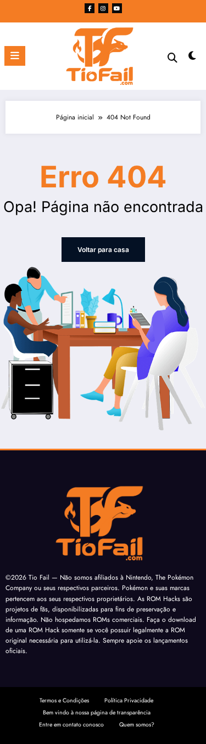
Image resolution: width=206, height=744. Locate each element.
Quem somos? (136, 724)
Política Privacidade (128, 700)
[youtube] (117, 8)
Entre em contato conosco (71, 724)
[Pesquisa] (172, 57)
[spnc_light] (192, 58)
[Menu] (14, 56)
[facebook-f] (89, 8)
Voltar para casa (103, 249)
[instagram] (103, 8)
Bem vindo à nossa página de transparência (97, 712)
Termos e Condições (64, 700)
